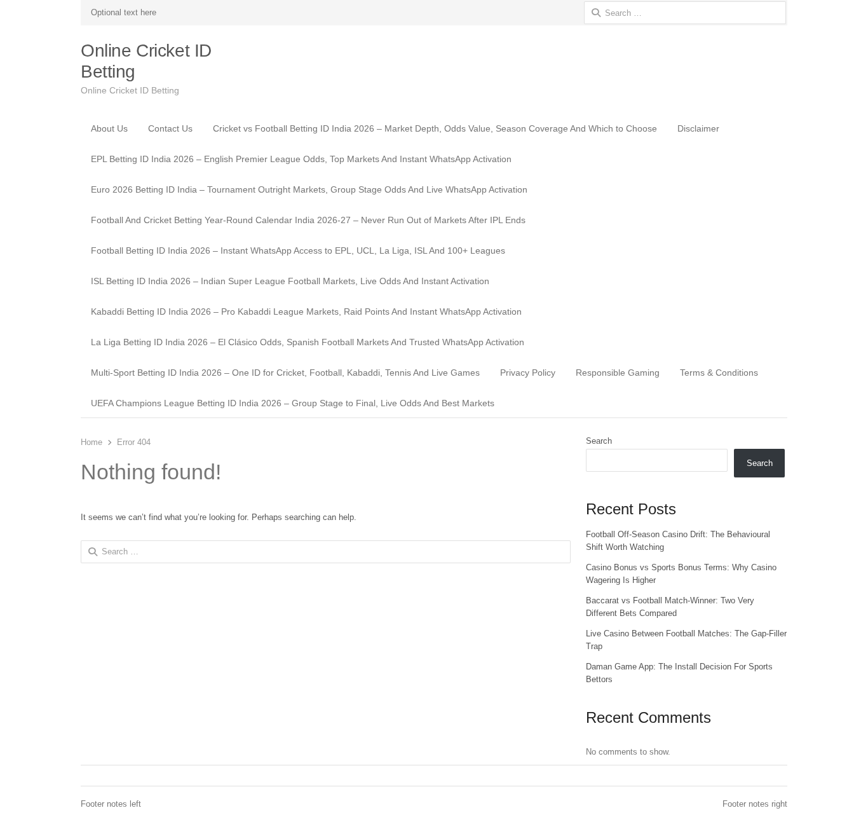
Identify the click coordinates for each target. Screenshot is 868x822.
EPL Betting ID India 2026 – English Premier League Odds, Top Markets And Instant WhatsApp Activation (301, 159)
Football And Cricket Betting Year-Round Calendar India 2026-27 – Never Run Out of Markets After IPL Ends (308, 220)
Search (599, 441)
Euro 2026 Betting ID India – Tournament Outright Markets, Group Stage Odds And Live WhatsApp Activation (309, 189)
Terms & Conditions (719, 372)
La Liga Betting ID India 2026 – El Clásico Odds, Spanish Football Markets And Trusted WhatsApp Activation (307, 342)
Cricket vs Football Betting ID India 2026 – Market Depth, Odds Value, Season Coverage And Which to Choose (435, 128)
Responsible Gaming (618, 372)
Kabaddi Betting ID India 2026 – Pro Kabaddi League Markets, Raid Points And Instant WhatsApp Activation (306, 311)
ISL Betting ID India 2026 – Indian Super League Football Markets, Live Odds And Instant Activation (290, 281)
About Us (109, 128)
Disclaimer (698, 128)
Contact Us (170, 128)
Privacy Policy (527, 372)
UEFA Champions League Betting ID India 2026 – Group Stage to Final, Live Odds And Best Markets (292, 403)
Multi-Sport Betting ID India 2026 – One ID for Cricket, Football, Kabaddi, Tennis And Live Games (285, 372)
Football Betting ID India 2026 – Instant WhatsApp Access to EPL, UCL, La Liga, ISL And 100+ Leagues (298, 250)
